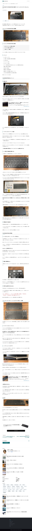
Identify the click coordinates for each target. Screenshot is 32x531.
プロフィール (11, 521)
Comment (6, 442)
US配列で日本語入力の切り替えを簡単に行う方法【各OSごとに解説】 (15, 456)
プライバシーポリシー (12, 523)
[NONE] (25, 1)
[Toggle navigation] (28, 1)
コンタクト (11, 522)
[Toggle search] (27, 1)
